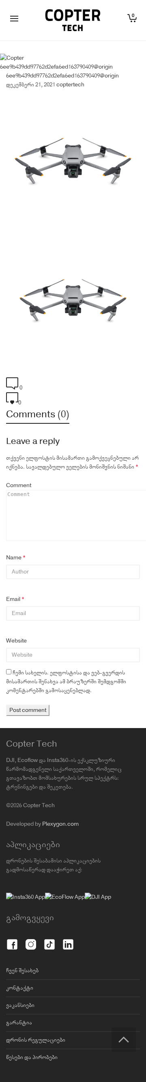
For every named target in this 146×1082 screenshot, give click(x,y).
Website (16, 641)
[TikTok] (49, 939)
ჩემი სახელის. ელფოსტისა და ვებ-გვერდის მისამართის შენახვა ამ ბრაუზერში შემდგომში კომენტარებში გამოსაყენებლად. (66, 681)
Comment (18, 485)
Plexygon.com (60, 824)
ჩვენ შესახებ (22, 970)
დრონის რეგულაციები (35, 1040)
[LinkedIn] (68, 939)
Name (13, 557)
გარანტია (19, 1022)
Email (13, 599)
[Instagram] (31, 939)
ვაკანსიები (20, 1005)
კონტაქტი (19, 988)
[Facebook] (12, 939)
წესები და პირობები (32, 1057)
